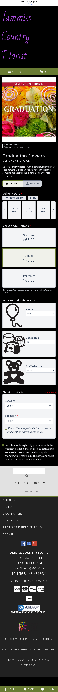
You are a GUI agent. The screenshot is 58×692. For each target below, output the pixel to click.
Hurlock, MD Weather (15, 649)
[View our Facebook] (23, 545)
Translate (38, 4)
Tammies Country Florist (16, 36)
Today (33, 197)
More (7, 176)
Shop (16, 71)
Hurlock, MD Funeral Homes (20, 639)
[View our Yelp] (34, 545)
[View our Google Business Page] (29, 545)
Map (30, 689)
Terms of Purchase (38, 659)
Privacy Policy (15, 659)
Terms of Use (29, 665)
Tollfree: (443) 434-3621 (29, 574)
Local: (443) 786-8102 (29, 568)
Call (11, 689)
